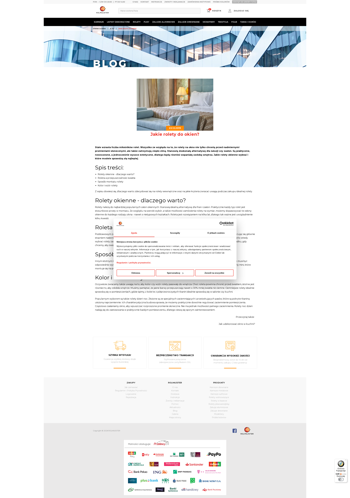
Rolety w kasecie (219, 401)
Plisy (146, 22)
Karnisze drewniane (219, 387)
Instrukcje (156, 2)
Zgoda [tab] (134, 233)
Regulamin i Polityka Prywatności (131, 390)
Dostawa (175, 394)
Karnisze (99, 22)
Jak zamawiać (131, 387)
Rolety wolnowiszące (219, 397)
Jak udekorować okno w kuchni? (237, 324)
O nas (135, 2)
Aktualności (175, 407)
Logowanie (131, 394)
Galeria (175, 414)
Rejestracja (131, 397)
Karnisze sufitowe (219, 394)
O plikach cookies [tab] (216, 233)
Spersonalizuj (173, 273)
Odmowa (135, 273)
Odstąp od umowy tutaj (244, 2)
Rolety (137, 22)
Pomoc (175, 404)
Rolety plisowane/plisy (218, 404)
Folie (234, 22)
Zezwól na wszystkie (214, 273)
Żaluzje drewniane (189, 22)
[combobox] (159, 11)
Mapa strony (175, 417)
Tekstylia (223, 22)
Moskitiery (209, 22)
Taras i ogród (248, 22)
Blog (175, 411)
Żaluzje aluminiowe (163, 22)
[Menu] (345, 460)
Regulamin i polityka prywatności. (134, 262)
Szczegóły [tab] (175, 233)
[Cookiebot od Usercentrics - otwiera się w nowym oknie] (222, 224)
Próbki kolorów (221, 2)
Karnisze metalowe (219, 390)
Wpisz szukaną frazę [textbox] (129, 11)
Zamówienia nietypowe (199, 2)
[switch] (341, 479)
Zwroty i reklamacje (174, 2)
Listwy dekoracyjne (118, 22)
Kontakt (145, 2)
